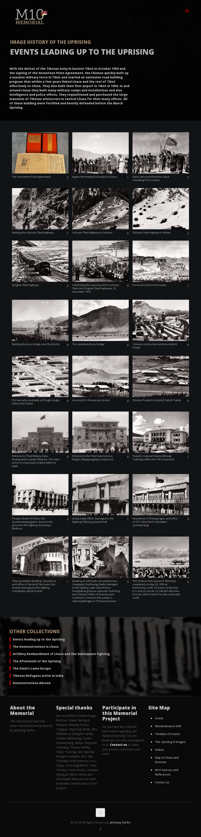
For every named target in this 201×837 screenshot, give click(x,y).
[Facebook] (100, 829)
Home (159, 718)
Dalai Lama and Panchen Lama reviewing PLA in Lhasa (150, 178)
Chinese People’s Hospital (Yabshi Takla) (156, 400)
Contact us (162, 782)
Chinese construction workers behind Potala (154, 345)
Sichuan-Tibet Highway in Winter (151, 232)
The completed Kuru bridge (88, 344)
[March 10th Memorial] (30, 16)
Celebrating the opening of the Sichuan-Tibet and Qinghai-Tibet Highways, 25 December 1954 (96, 288)
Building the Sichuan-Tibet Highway (33, 232)
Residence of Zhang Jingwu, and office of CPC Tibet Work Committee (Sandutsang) (155, 522)
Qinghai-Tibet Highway (25, 285)
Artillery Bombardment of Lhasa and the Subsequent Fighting (61, 654)
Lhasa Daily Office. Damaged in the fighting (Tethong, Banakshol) (93, 520)
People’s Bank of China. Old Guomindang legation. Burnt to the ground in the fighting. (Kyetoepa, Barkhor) (32, 523)
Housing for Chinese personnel (91, 400)
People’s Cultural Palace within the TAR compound (153, 457)
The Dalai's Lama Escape (32, 668)
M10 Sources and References (166, 772)
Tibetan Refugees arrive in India (38, 676)
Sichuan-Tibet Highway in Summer (92, 232)
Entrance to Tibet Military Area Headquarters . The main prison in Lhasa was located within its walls (35, 461)
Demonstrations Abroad (31, 683)
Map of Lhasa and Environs (167, 759)
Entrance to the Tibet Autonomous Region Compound (92, 457)
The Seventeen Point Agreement (31, 176)
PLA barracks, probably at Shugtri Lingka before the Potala (36, 401)
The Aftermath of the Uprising (37, 661)
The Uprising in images (170, 742)
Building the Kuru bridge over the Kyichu (35, 344)
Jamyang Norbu (120, 822)
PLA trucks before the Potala (149, 285)
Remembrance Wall (168, 726)
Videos (159, 750)
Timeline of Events (167, 734)
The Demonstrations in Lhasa (36, 647)
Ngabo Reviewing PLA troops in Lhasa (94, 176)
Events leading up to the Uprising (39, 639)
